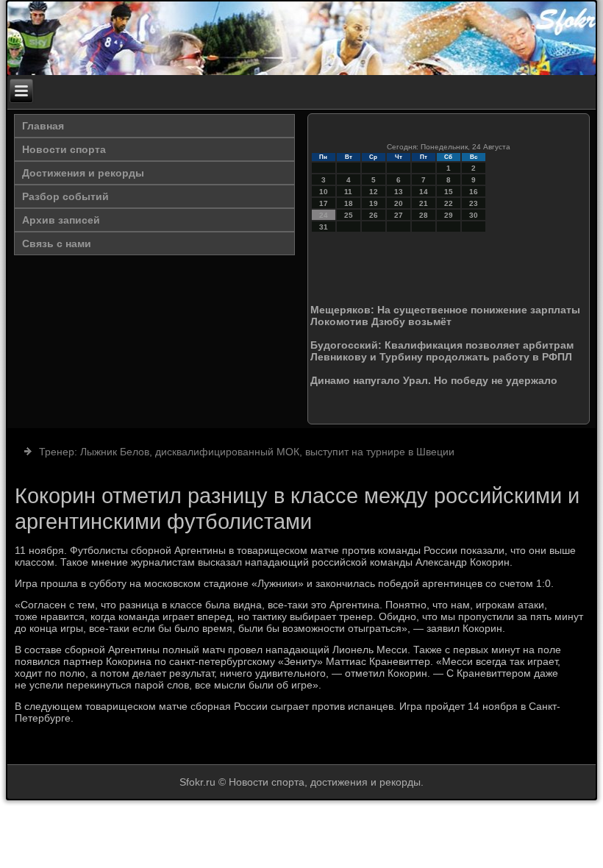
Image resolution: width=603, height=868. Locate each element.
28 (423, 215)
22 (448, 203)
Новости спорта (64, 149)
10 (323, 192)
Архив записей (61, 220)
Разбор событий (65, 196)
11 (348, 192)
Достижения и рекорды (83, 173)
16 (473, 192)
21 (423, 203)
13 (398, 192)
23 (473, 203)
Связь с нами (56, 243)
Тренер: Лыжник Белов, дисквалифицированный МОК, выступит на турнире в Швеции (246, 452)
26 (373, 215)
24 (323, 215)
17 (323, 203)
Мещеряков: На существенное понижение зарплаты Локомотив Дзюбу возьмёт (445, 315)
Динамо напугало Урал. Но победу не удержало (433, 380)
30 (473, 215)
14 (423, 192)
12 (373, 192)
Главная (43, 126)
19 (373, 203)
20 (398, 203)
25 (348, 215)
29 (448, 215)
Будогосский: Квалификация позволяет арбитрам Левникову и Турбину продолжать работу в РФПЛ (442, 351)
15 (448, 192)
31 (323, 227)
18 (348, 203)
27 (398, 215)
